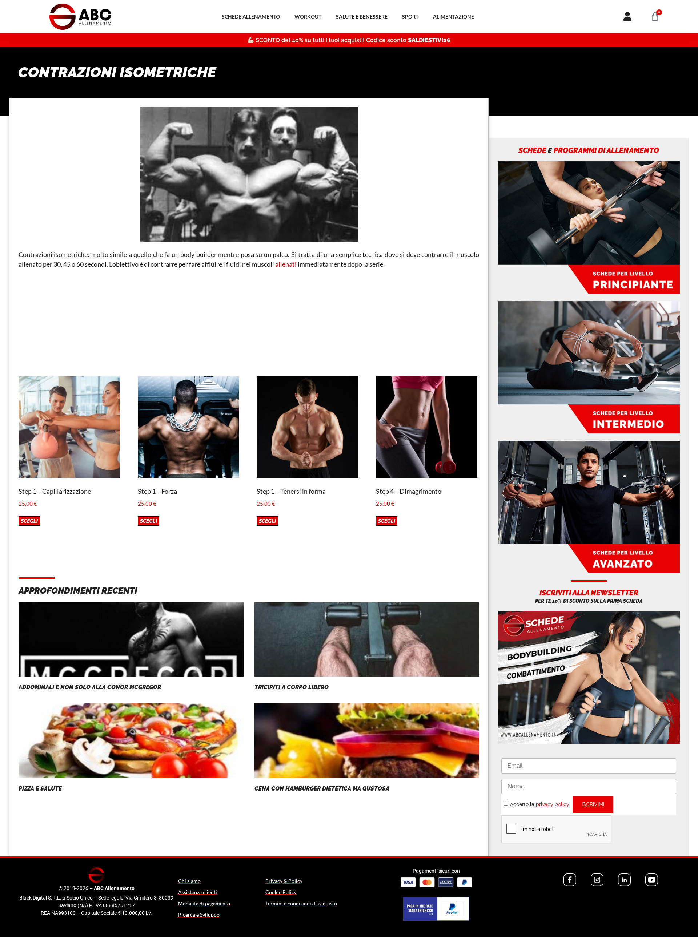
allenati (286, 264)
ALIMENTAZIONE (453, 16)
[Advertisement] (249, 325)
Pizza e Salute (40, 788)
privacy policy (552, 804)
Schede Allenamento (251, 16)
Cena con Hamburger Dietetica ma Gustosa (321, 788)
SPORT (410, 16)
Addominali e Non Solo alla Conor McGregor (90, 687)
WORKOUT (307, 16)
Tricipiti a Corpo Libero (291, 687)
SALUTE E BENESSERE (362, 16)
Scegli (29, 521)
